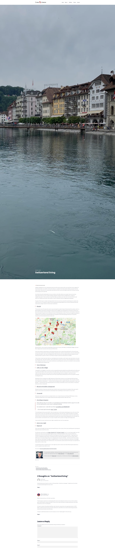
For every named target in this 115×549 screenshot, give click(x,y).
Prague (49, 432)
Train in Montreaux (41, 365)
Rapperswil (39, 425)
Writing (70, 2)
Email (38, 545)
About (66, 2)
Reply (38, 487)
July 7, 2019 (54, 409)
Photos (74, 2)
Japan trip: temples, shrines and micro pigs (42, 468)
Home (63, 2)
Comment (39, 525)
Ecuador (62, 432)
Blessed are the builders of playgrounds (46, 386)
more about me (71, 453)
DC (55, 432)
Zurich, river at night (41, 423)
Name (38, 540)
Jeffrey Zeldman (43, 494)
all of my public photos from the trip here (48, 448)
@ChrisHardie (75, 455)
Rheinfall (39, 306)
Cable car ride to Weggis (42, 367)
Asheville (53, 432)
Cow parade (39, 393)
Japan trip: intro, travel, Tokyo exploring (41, 467)
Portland (58, 432)
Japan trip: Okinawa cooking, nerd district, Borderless (43, 469)
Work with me (61, 453)
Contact (78, 2)
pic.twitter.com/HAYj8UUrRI (62, 406)
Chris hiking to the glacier (42, 400)
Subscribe (54, 455)
